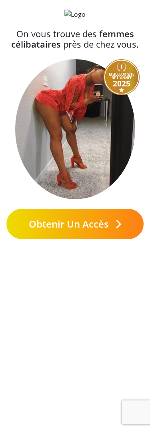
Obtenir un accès (70, 223)
